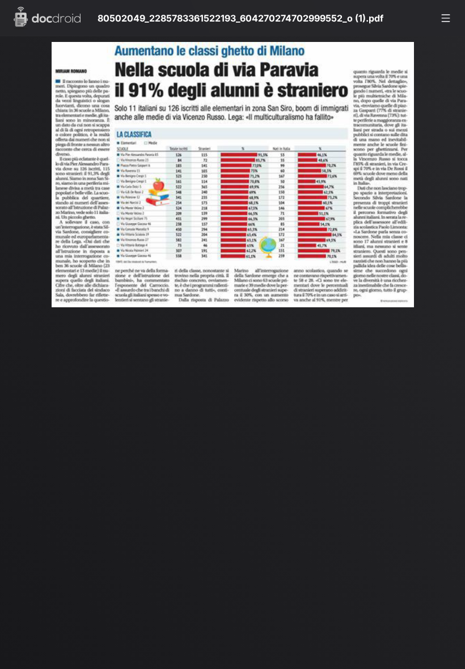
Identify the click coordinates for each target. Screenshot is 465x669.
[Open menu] (446, 18)
